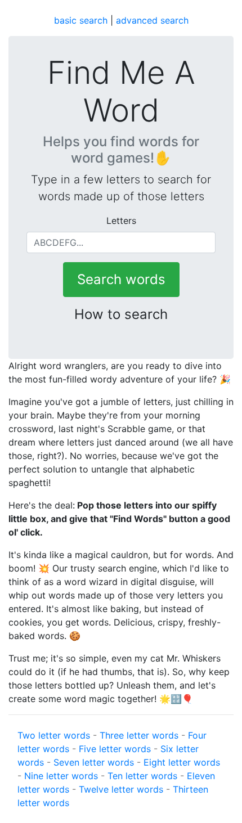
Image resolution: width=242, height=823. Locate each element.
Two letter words (53, 735)
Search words (121, 279)
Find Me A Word (121, 91)
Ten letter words (142, 775)
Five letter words (115, 748)
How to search (121, 314)
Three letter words (139, 735)
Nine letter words (61, 775)
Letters (121, 220)
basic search (80, 20)
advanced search (152, 20)
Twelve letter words (121, 789)
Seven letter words (93, 762)
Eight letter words (182, 762)
